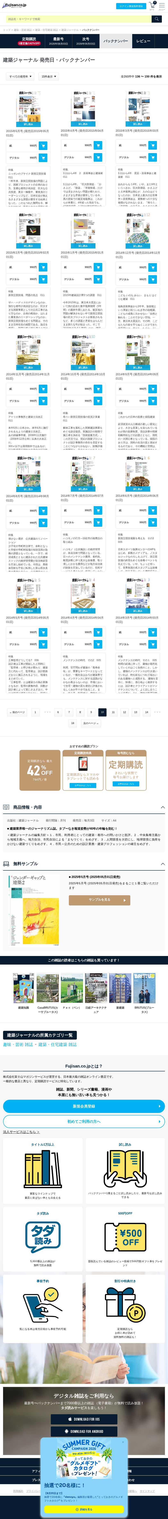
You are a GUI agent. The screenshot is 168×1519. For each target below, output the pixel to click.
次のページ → (91, 723)
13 (135, 712)
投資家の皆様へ (128, 1491)
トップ (6, 30)
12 (124, 712)
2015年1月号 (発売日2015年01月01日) (82, 254)
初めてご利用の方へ (84, 1121)
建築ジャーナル (70, 30)
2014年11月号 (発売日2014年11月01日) (28, 376)
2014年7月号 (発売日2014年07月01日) (82, 498)
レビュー (143, 41)
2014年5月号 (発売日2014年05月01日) (27, 620)
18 (72, 723)
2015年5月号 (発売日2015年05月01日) (27, 133)
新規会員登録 (84, 1106)
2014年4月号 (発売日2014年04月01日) (82, 620)
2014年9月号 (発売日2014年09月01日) (137, 376)
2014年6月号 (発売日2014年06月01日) (137, 498)
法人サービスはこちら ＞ (21, 1132)
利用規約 (18, 1491)
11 (113, 712)
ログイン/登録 (131, 6)
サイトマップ (147, 1491)
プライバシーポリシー (38, 1491)
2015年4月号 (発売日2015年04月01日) (82, 133)
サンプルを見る (99, 899)
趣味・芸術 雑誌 (23, 30)
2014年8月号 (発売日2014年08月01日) (27, 498)
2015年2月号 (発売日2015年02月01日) (27, 254)
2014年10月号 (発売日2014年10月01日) (83, 376)
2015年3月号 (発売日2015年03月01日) (137, 133)
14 (146, 712)
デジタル (14, 157)
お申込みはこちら (83, 785)
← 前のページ (17, 712)
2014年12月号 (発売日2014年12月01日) (138, 255)
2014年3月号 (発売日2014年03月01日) (137, 620)
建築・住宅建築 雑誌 (46, 30)
